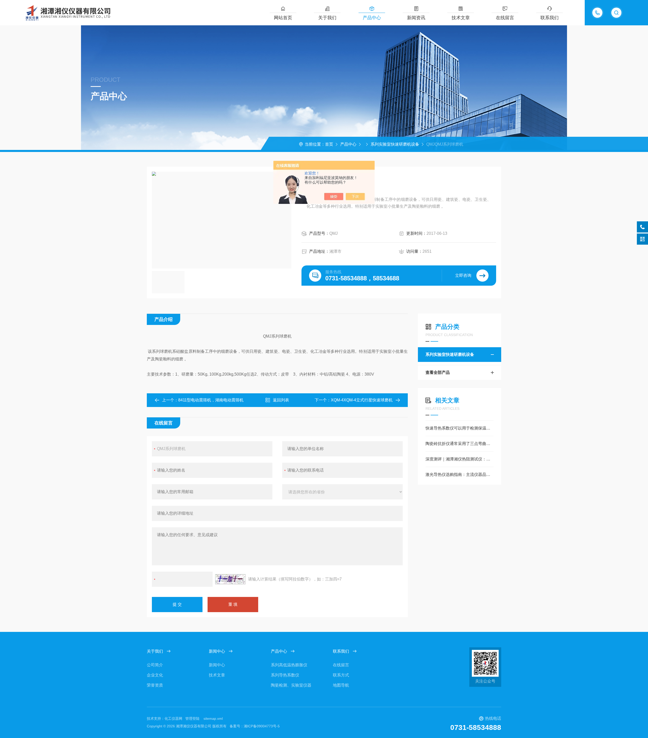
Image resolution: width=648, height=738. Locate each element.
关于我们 (327, 17)
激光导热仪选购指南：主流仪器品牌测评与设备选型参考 (460, 474)
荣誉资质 (155, 685)
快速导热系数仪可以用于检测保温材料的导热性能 (460, 428)
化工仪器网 (173, 718)
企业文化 (155, 675)
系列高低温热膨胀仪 (289, 665)
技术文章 (461, 17)
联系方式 (341, 675)
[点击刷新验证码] (230, 579)
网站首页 (283, 17)
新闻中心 (217, 651)
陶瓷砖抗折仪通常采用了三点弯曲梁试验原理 (460, 443)
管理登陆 (192, 718)
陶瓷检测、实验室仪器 (291, 685)
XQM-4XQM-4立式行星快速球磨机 (362, 400)
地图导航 (341, 685)
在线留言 (505, 17)
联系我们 (549, 17)
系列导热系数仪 (285, 675)
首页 (329, 144)
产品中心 (372, 17)
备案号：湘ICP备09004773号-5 (255, 726)
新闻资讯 (416, 17)
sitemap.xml (213, 718)
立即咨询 (463, 275)
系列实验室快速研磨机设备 (395, 144)
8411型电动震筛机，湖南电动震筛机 (211, 400)
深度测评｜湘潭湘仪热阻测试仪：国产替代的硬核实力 (460, 459)
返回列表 (281, 400)
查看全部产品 (438, 372)
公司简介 (155, 665)
